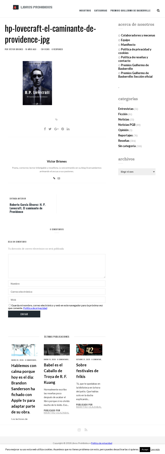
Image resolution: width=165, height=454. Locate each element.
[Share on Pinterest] (62, 129)
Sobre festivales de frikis (87, 371)
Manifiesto (128, 44)
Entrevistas (126, 108)
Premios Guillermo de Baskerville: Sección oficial (135, 74)
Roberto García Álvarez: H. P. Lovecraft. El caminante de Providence (27, 207)
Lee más (155, 449)
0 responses (57, 49)
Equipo (125, 40)
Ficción (122, 114)
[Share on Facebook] (45, 129)
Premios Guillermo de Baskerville (130, 10)
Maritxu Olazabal (56, 412)
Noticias (123, 119)
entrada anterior (18, 198)
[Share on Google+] (56, 129)
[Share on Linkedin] (68, 129)
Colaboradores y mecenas (138, 35)
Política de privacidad (35, 308)
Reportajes (125, 135)
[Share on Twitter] (50, 129)
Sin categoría (127, 146)
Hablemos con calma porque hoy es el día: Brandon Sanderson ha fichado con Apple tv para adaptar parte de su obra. (23, 388)
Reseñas (123, 140)
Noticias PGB (126, 124)
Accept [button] (145, 449)
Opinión (123, 130)
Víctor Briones (16, 49)
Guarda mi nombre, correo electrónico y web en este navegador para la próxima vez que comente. (55, 307)
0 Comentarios (31, 360)
